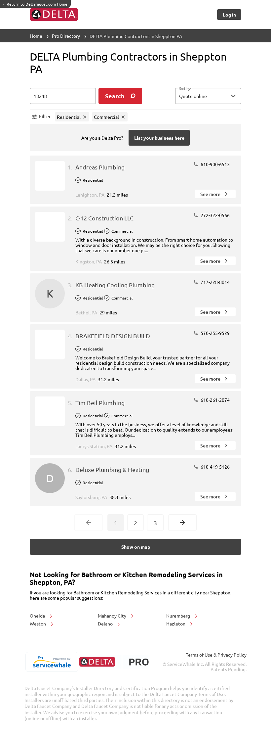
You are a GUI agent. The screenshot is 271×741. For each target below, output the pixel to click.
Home (36, 36)
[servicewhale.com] (51, 662)
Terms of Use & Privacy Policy (216, 655)
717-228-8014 (215, 282)
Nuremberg (178, 616)
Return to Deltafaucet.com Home (35, 4)
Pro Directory (66, 36)
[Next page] (182, 522)
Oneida (38, 616)
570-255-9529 (215, 333)
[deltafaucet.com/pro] (114, 662)
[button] (208, 96)
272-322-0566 (215, 215)
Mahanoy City (112, 616)
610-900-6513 (215, 164)
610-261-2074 (215, 400)
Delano (106, 623)
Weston (38, 623)
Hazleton (176, 623)
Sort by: (185, 88)
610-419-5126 (215, 467)
